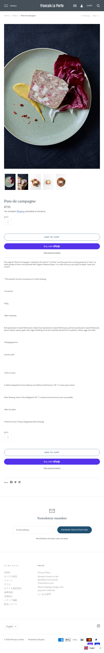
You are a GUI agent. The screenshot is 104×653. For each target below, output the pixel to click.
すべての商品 (10, 576)
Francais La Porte (52, 5)
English (9, 626)
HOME (7, 572)
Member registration (74, 530)
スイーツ (8, 580)
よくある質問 (44, 594)
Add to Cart (52, 237)
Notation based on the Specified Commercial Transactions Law (48, 579)
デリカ (7, 584)
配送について (10, 604)
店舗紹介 (8, 596)
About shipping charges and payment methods (50, 589)
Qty (6, 217)
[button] (92, 648)
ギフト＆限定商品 (12, 588)
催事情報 (8, 592)
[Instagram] (98, 626)
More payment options (52, 253)
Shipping (21, 211)
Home (6, 15)
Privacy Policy (44, 572)
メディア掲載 (10, 600)
